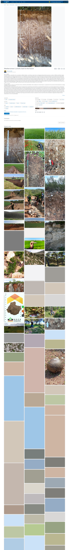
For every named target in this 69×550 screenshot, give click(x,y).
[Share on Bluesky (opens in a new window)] (40, 112)
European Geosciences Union (57, 2)
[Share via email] (42, 112)
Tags (21, 1)
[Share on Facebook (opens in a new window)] (36, 112)
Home (5, 4)
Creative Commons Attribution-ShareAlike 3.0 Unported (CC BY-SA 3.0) (15, 111)
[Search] (2, 2)
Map (19, 1)
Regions (16, 1)
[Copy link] (44, 112)
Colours (24, 1)
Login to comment (61, 122)
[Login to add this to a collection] (64, 69)
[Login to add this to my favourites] (62, 69)
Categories (13, 1)
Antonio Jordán (12, 4)
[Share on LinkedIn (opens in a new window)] (38, 112)
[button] (67, 1)
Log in (65, 1)
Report (64, 95)
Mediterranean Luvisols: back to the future (22, 4)
